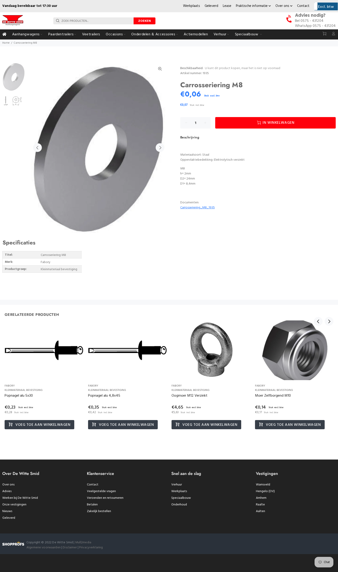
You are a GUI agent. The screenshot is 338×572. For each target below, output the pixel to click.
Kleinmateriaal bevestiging (24, 390)
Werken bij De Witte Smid (20, 498)
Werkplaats (191, 6)
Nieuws (7, 511)
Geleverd (211, 6)
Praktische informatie (252, 6)
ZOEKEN (144, 21)
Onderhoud (179, 504)
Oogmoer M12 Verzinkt (189, 396)
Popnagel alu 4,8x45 (104, 396)
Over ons (282, 6)
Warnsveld (263, 484)
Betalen (92, 504)
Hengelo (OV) (265, 491)
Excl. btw (326, 7)
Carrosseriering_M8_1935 (197, 207)
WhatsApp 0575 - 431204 (315, 26)
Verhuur (176, 484)
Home (6, 43)
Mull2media (83, 542)
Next (160, 147)
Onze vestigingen (14, 504)
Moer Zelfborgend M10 (273, 396)
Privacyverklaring (91, 547)
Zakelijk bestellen (99, 511)
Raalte (260, 504)
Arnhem (261, 498)
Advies (6, 491)
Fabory (10, 386)
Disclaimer (70, 547)
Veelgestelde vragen (101, 491)
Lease (227, 6)
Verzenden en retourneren (105, 498)
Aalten (260, 511)
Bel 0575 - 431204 (309, 21)
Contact (303, 6)
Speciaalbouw (181, 498)
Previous (37, 147)
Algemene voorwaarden (43, 547)
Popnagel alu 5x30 (19, 396)
